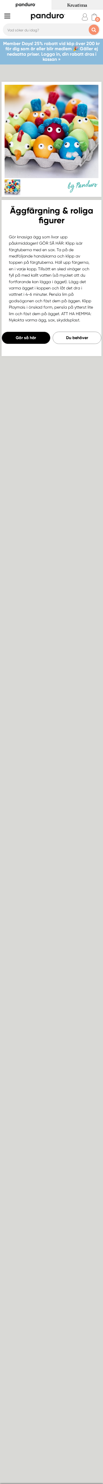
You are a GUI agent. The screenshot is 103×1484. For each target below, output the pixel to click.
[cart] (94, 17)
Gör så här (26, 337)
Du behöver (77, 337)
